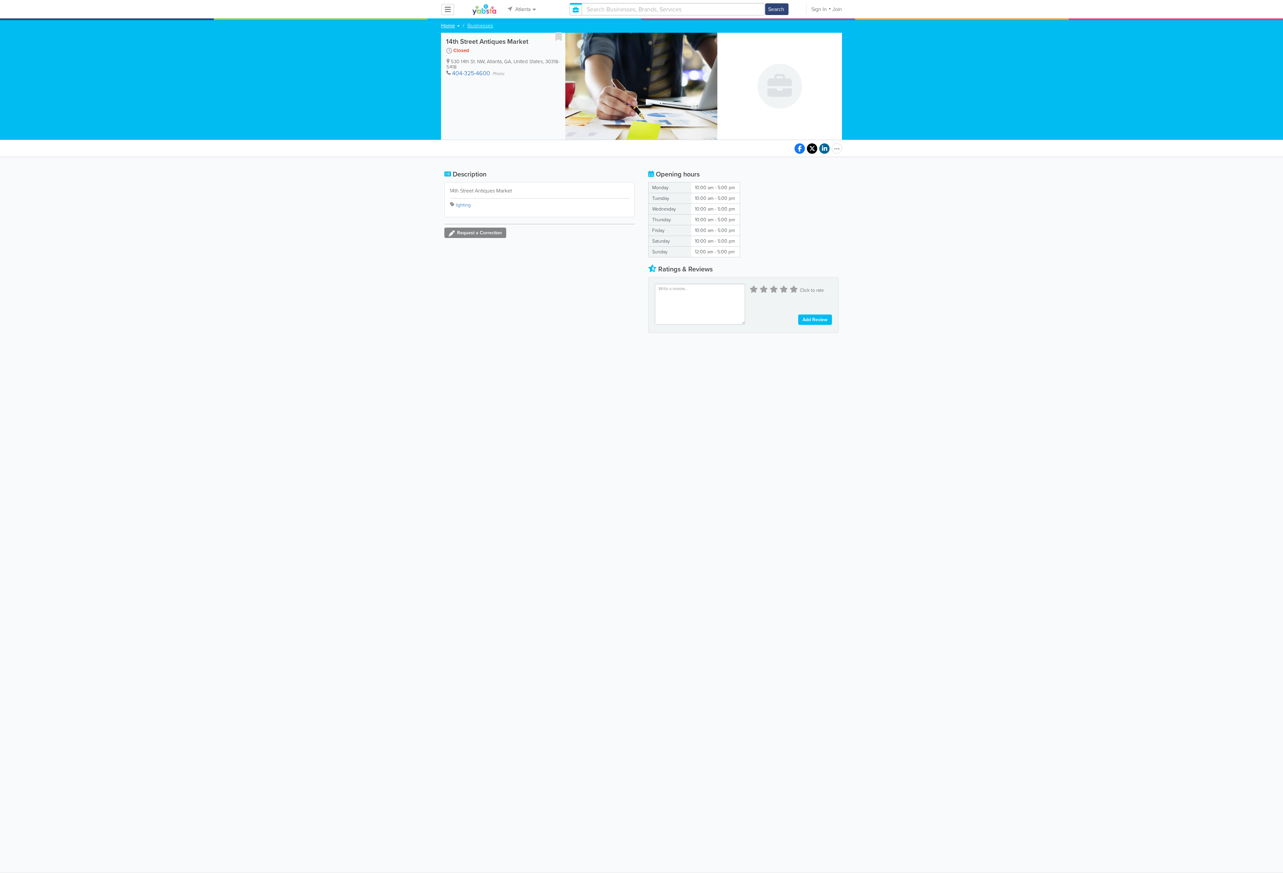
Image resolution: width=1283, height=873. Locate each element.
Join (837, 9)
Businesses (480, 25)
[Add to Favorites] (558, 36)
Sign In (819, 9)
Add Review (815, 319)
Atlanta (522, 9)
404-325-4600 (471, 73)
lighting (463, 205)
